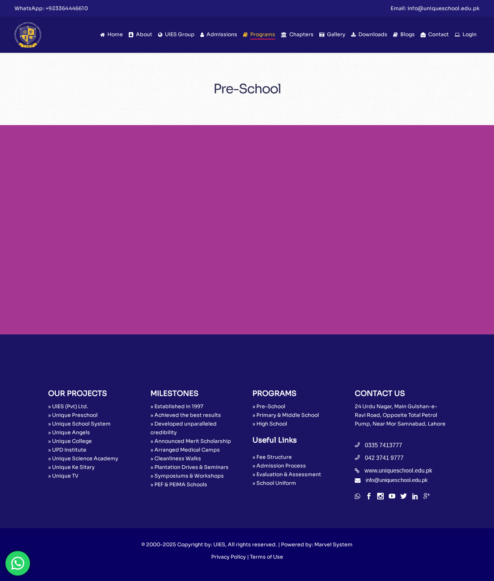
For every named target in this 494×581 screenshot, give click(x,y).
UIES (219, 544)
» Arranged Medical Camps (185, 450)
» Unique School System (79, 423)
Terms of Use (266, 557)
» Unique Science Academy (83, 458)
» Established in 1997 (176, 406)
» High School (269, 423)
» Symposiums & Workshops (187, 476)
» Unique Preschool (73, 415)
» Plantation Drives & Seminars (189, 467)
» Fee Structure (272, 457)
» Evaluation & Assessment (286, 474)
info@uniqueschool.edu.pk (444, 8)
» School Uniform (274, 483)
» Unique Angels (69, 432)
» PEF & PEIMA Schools (178, 484)
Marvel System (333, 544)
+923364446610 (67, 8)
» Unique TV (63, 476)
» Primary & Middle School (285, 415)
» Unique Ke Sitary (71, 467)
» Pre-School (268, 406)
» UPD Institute (67, 450)
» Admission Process (279, 465)
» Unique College (70, 441)
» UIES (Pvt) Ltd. (68, 406)
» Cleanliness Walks (175, 458)
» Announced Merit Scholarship (190, 441)
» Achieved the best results (185, 415)
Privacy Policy (228, 557)
